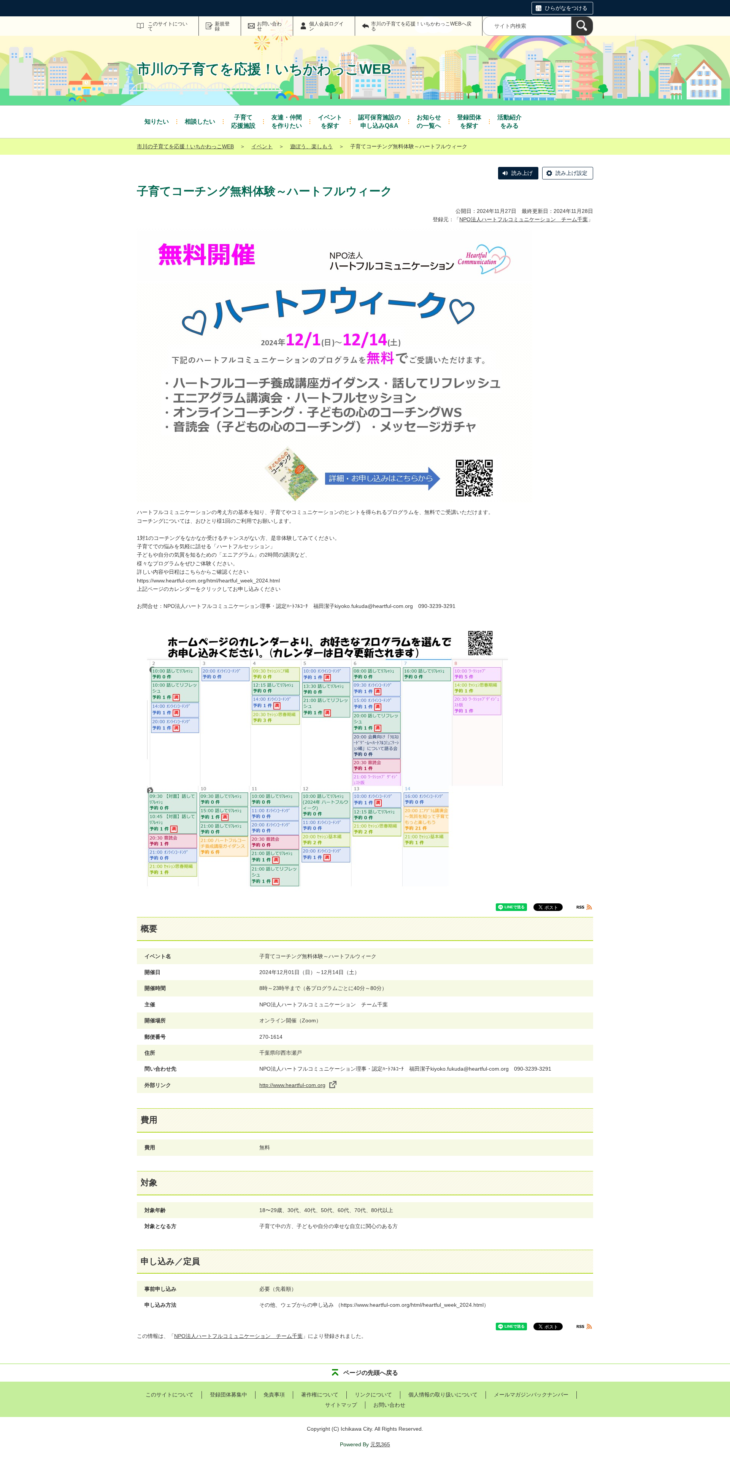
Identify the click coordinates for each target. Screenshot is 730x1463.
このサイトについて (167, 26)
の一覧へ (429, 121)
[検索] (582, 26)
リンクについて (373, 1395)
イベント (262, 146)
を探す (330, 121)
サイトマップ (341, 1405)
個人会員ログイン (326, 26)
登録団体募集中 (228, 1395)
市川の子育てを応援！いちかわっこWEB (185, 146)
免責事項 (274, 1395)
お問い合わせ (269, 26)
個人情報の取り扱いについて (443, 1395)
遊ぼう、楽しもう (311, 146)
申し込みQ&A (379, 121)
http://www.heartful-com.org (292, 1085)
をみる (509, 121)
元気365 (380, 1444)
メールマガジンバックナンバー (531, 1395)
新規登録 (222, 26)
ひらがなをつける (566, 8)
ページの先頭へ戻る (370, 1372)
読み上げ (522, 173)
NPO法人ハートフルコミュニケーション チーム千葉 (523, 219)
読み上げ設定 (571, 173)
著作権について (319, 1395)
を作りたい (286, 121)
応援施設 (243, 121)
